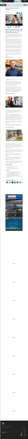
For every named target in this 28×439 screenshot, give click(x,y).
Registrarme (6, 0)
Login (3, 0)
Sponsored (6, 427)
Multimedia (3, 427)
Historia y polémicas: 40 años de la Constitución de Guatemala (12, 228)
